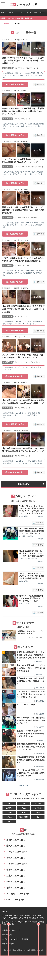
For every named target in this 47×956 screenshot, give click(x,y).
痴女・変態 (23, 817)
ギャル (23, 808)
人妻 (23, 812)
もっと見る (23, 785)
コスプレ (28, 12)
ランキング (10, 12)
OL (38, 817)
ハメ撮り (9, 817)
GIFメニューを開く (15, 899)
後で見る (40, 84)
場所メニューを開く (16, 887)
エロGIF (19, 12)
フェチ (9, 812)
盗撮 (35, 12)
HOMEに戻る (23, 484)
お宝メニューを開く (16, 875)
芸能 (23, 803)
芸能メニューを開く (16, 840)
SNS (38, 812)
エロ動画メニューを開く (18, 893)
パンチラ (42, 12)
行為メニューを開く (16, 857)
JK (9, 803)
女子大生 (38, 808)
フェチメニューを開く (17, 863)
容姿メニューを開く (16, 869)
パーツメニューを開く (17, 851)
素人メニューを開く (16, 846)
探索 (2, 12)
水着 (9, 821)
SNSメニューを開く (16, 881)
